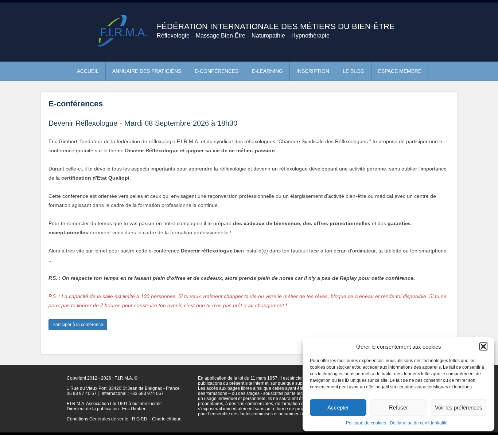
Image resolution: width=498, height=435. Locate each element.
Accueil (88, 71)
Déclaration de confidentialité (419, 423)
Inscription (312, 71)
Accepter (338, 407)
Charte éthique (167, 419)
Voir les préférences (458, 407)
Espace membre (399, 71)
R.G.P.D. (140, 419)
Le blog (354, 71)
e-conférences (216, 71)
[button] (483, 346)
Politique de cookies (366, 423)
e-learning (267, 71)
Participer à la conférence (77, 324)
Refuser (398, 407)
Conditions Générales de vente (97, 419)
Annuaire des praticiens (146, 71)
